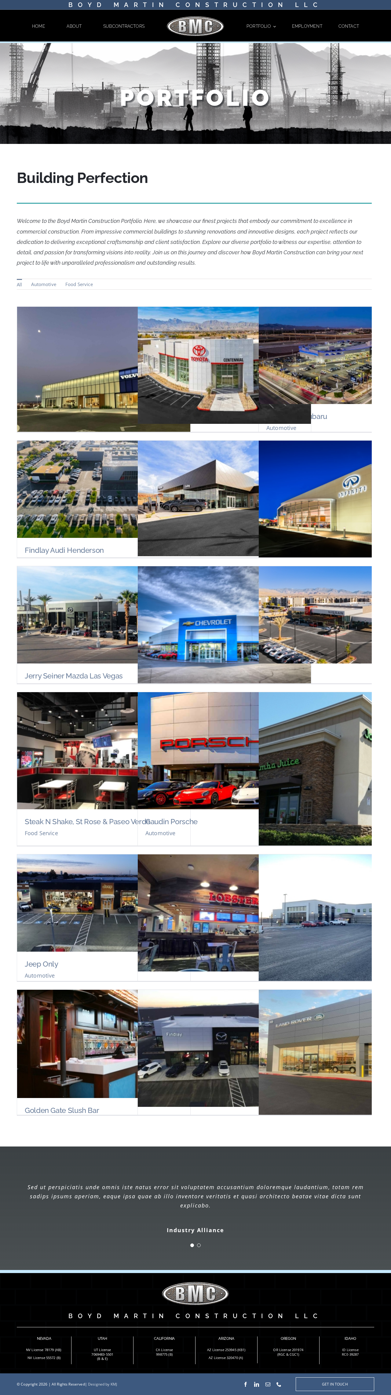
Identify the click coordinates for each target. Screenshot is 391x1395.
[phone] (278, 1384)
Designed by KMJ (102, 1384)
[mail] (267, 1384)
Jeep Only (41, 964)
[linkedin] (256, 1384)
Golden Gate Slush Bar (62, 1110)
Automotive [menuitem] (43, 284)
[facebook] (245, 1384)
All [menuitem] (19, 284)
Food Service (41, 833)
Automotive (281, 427)
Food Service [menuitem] (79, 284)
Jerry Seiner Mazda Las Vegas (74, 675)
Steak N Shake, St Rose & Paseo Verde (87, 821)
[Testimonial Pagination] (192, 1245)
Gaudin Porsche (171, 821)
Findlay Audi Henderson (64, 550)
